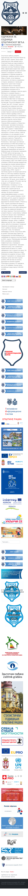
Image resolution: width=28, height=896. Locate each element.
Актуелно (10, 46)
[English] (2, 276)
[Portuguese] (14, 276)
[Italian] (11, 276)
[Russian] (17, 276)
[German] (8, 276)
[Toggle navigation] (26, 13)
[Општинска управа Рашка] (2, 44)
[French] (5, 276)
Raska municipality (19, 884)
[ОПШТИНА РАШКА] (10, 13)
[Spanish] (20, 276)
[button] (23, 13)
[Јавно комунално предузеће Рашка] (12, 865)
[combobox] (10, 541)
